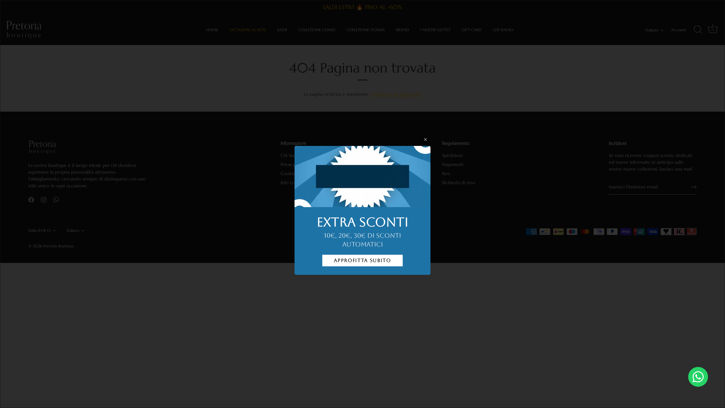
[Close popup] (425, 139)
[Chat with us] (698, 377)
